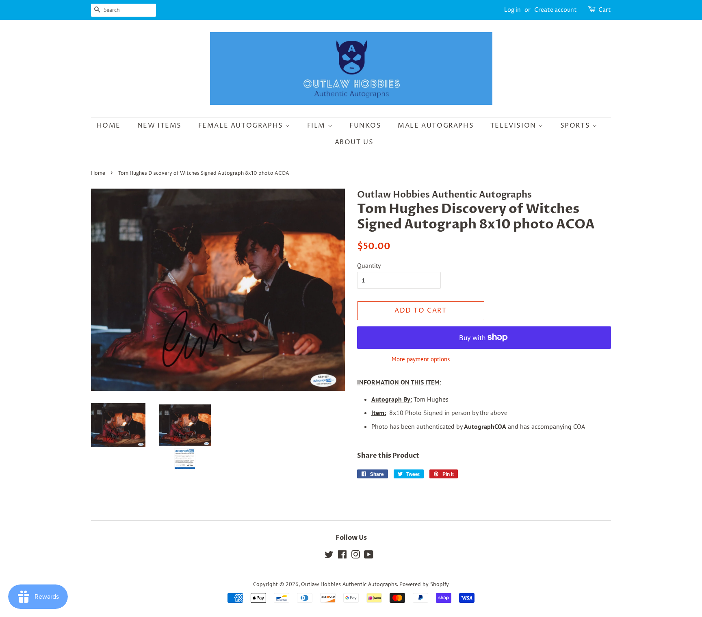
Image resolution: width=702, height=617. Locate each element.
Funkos (365, 125)
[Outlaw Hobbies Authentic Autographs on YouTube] (368, 556)
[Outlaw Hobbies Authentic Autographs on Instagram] (355, 556)
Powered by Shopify (424, 584)
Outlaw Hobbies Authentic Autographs (349, 584)
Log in (512, 10)
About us (354, 142)
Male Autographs (436, 125)
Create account (555, 10)
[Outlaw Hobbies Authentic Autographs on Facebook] (342, 556)
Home (109, 125)
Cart (604, 10)
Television (514, 125)
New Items (159, 125)
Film (317, 125)
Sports (576, 125)
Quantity (369, 265)
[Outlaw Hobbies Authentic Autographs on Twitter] (329, 556)
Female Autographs (242, 125)
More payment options (421, 359)
